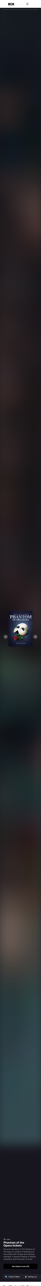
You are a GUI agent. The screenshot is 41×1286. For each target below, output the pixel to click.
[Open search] (27, 4)
